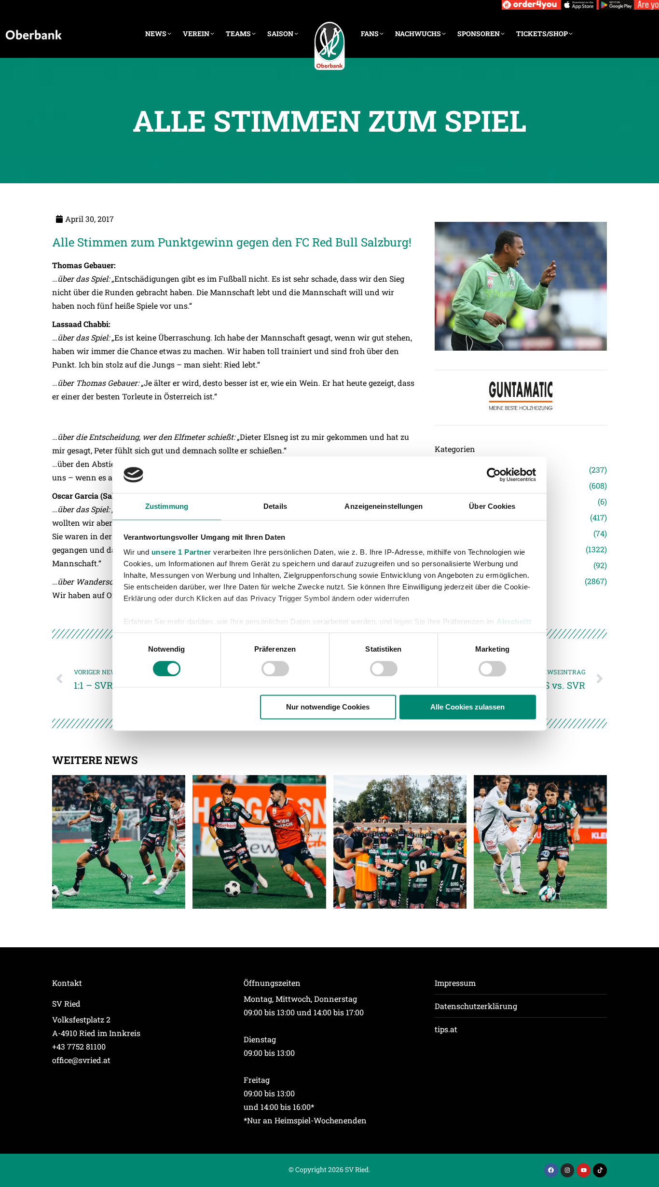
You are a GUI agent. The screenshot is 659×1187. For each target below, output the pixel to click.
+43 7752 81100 (79, 1046)
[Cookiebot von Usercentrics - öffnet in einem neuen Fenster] (494, 474)
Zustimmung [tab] (166, 507)
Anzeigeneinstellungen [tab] (383, 507)
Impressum (455, 983)
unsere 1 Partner (181, 552)
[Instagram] (568, 1170)
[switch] (275, 668)
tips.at (446, 1029)
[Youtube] (583, 1170)
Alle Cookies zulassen (467, 707)
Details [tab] (275, 507)
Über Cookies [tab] (492, 507)
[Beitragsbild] (118, 841)
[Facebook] (551, 1170)
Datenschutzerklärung (476, 1006)
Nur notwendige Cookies (328, 707)
